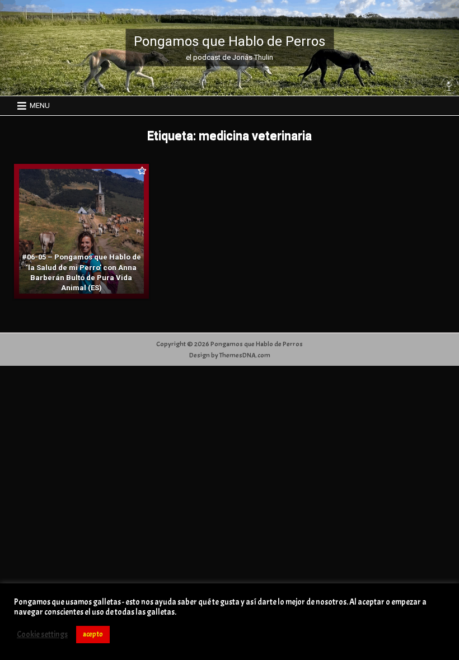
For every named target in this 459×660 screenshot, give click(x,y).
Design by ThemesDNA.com (229, 355)
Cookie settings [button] (42, 635)
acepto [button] (93, 634)
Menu (40, 105)
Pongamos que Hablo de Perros (229, 41)
